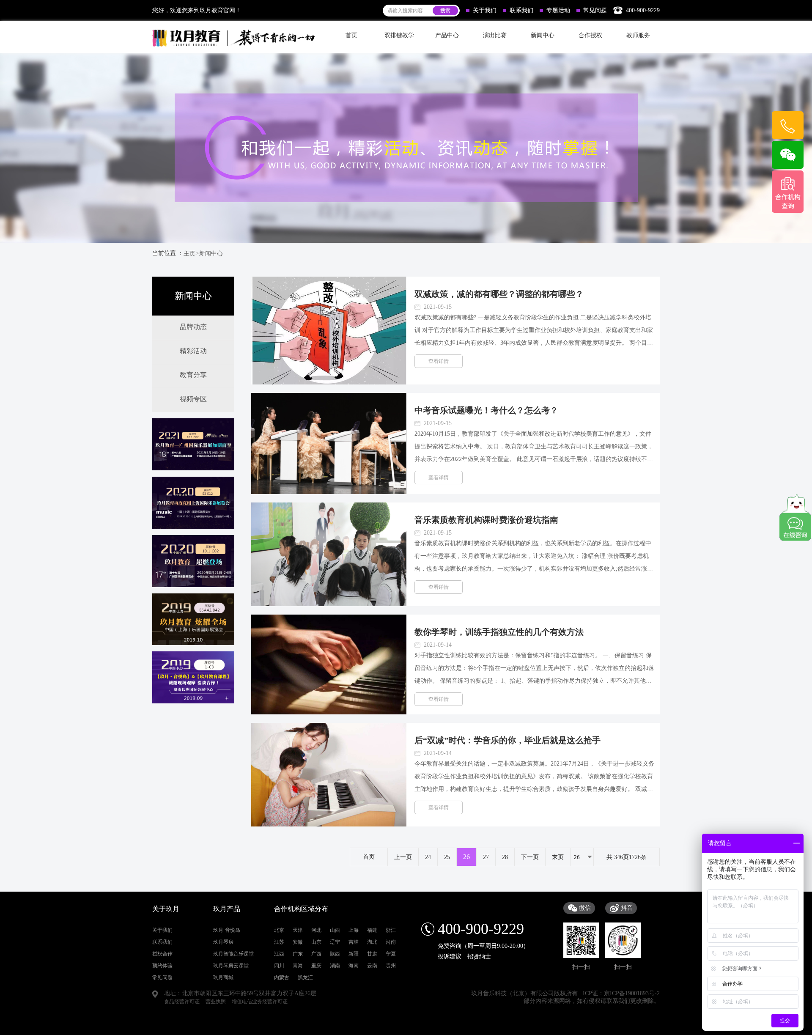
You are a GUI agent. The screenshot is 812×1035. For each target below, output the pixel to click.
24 (428, 857)
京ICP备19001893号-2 (632, 993)
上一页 (403, 857)
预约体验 (162, 966)
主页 (189, 253)
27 (486, 857)
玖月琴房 (223, 942)
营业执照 (216, 1002)
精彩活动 (193, 350)
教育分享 (193, 375)
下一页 (530, 857)
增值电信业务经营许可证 (260, 1002)
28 (505, 857)
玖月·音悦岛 (226, 930)
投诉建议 (449, 956)
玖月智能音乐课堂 (233, 954)
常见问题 (595, 10)
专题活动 (558, 10)
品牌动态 (193, 326)
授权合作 (162, 954)
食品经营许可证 (182, 1002)
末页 (558, 857)
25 (447, 857)
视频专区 (193, 399)
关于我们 (485, 10)
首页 (351, 35)
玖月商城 (223, 977)
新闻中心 (211, 253)
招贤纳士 (479, 956)
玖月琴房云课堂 (231, 966)
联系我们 (521, 10)
